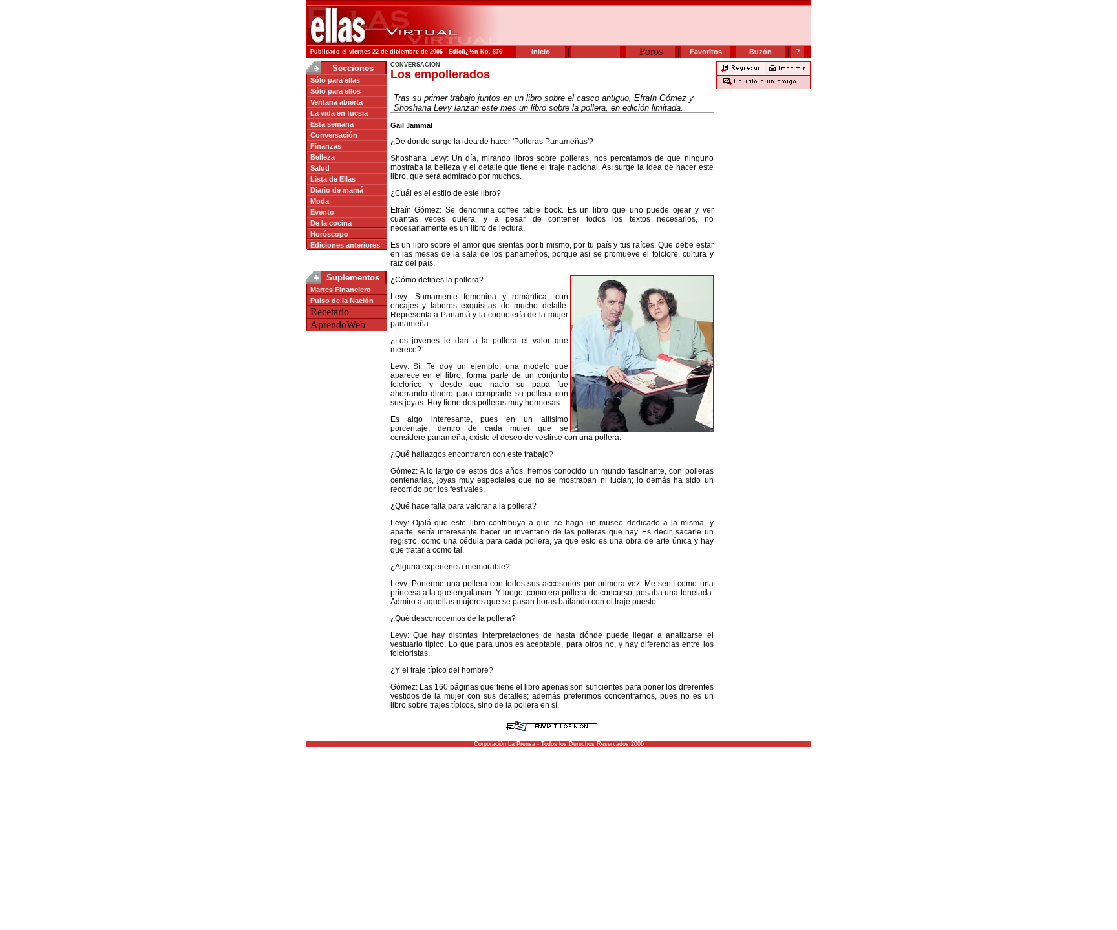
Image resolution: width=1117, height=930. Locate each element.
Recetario (329, 311)
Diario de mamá (336, 190)
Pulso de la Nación (342, 300)
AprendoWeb (337, 324)
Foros (651, 51)
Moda (319, 201)
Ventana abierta (336, 102)
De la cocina (331, 223)
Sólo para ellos (335, 91)
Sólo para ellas (335, 80)
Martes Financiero (340, 289)
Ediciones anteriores (345, 245)
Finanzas (325, 146)
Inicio (540, 52)
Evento (322, 212)
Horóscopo (329, 234)
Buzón (760, 52)
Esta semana (332, 124)
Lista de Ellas (333, 179)
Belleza (322, 157)
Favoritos (706, 52)
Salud (320, 168)
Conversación (333, 135)
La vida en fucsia (339, 113)
